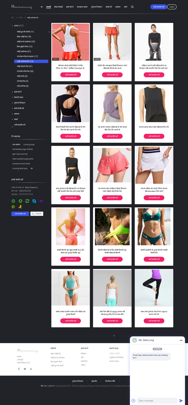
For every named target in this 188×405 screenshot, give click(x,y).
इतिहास (83, 353)
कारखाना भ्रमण (82, 7)
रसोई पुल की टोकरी (25, 32)
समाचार (117, 7)
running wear (29, 144)
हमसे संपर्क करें (19, 108)
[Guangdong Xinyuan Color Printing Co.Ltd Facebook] (19, 369)
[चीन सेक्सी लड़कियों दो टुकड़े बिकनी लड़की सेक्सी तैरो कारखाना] (154, 226)
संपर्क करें (109, 7)
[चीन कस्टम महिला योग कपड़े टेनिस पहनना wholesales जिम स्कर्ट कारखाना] (154, 165)
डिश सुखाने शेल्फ (24, 46)
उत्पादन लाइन (114, 361)
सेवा (82, 357)
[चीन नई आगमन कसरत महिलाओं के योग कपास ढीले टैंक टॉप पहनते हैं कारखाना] (112, 103)
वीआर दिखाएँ (58, 7)
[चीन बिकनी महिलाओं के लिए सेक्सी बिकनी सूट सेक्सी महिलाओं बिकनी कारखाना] (112, 226)
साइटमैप (94, 381)
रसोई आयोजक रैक (25, 61)
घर (42, 7)
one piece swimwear (21, 163)
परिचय (83, 365)
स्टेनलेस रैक (22, 81)
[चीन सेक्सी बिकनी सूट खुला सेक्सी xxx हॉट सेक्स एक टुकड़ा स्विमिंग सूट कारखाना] (70, 226)
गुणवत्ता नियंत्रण (96, 7)
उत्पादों (48, 7)
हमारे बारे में (69, 7)
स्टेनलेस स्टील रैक (25, 71)
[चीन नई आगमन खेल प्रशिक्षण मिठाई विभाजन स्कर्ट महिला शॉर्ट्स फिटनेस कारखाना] (112, 165)
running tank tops (20, 168)
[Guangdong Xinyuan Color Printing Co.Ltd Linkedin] (31, 369)
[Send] (181, 401)
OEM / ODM (114, 353)
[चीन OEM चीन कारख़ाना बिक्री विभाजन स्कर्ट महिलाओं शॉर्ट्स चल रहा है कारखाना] (112, 42)
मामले (16, 119)
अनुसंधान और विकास (116, 357)
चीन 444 (44, 386)
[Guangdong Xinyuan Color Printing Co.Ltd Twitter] (25, 369)
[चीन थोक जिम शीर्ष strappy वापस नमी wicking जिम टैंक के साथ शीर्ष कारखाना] (112, 288)
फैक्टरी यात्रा (18, 97)
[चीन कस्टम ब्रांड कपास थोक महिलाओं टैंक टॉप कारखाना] (154, 103)
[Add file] (133, 401)
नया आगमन (16, 144)
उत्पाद (19, 26)
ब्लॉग (125, 7)
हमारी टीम (84, 361)
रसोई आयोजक (24, 51)
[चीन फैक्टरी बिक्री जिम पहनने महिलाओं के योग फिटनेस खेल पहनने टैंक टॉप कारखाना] (70, 103)
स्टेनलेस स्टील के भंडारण (27, 56)
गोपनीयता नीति (110, 381)
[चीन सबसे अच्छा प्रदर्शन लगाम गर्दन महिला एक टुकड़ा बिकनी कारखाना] (70, 288)
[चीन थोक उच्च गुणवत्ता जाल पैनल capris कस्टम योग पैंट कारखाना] (154, 288)
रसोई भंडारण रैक (24, 66)
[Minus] (181, 340)
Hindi (171, 7)
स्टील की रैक (22, 86)
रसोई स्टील (22, 76)
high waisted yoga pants (22, 159)
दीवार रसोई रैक (24, 37)
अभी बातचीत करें (158, 7)
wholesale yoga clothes (22, 149)
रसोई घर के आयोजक (26, 41)
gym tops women (20, 154)
